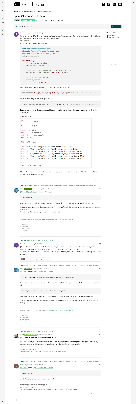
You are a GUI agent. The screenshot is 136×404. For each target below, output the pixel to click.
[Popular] (2, 14)
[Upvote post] (91, 179)
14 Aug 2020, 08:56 (43, 269)
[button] (2, 401)
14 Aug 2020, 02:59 (36, 33)
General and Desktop (28, 20)
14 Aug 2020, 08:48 (36, 244)
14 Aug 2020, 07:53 (43, 189)
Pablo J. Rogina (24, 365)
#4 (100, 269)
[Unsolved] (2, 34)
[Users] (2, 18)
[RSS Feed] (31, 26)
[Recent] (2, 6)
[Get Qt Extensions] (2, 30)
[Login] (133, 2)
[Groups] (2, 22)
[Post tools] (99, 179)
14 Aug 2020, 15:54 (48, 335)
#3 (100, 244)
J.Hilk (21, 189)
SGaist (22, 335)
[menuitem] (133, 2)
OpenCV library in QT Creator (43, 192)
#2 (100, 189)
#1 (100, 33)
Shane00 (22, 33)
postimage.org (34, 388)
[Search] (2, 26)
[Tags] (2, 10)
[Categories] (2, 2)
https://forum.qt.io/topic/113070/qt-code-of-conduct (59, 220)
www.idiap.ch (32, 349)
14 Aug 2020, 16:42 (39, 365)
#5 (100, 335)
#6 (100, 365)
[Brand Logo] (30, 4)
